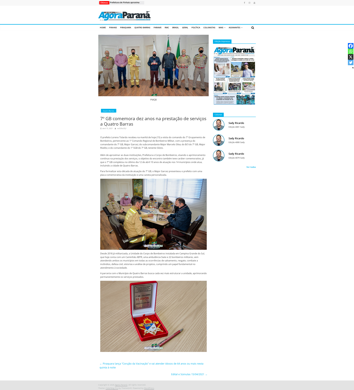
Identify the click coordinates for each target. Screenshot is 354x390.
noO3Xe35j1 (122, 128)
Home (103, 27)
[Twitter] (350, 62)
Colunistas (209, 27)
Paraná (157, 27)
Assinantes (234, 27)
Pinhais (113, 27)
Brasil (175, 27)
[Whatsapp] (350, 51)
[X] (350, 57)
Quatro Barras (142, 27)
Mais (221, 27)
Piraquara (125, 27)
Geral (185, 27)
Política (196, 27)
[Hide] (353, 68)
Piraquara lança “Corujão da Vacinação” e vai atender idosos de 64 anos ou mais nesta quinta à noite (151, 365)
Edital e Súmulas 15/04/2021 (189, 374)
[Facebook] (350, 46)
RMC (167, 27)
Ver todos (251, 167)
